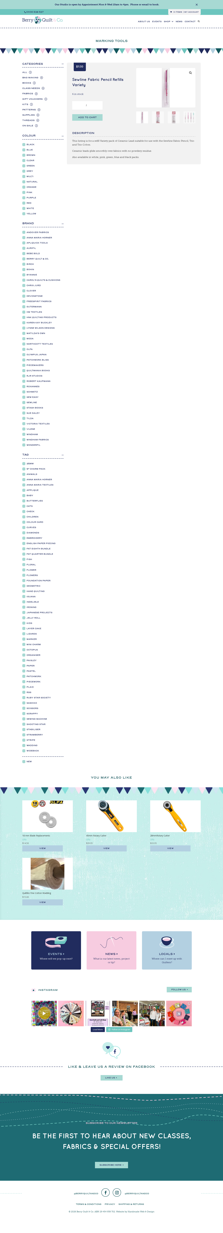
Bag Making (30, 77)
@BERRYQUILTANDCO (86, 1193)
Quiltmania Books (38, 370)
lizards (32, 634)
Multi (30, 176)
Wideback (33, 751)
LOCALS (166, 954)
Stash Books (35, 408)
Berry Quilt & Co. (38, 259)
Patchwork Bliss (38, 360)
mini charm (34, 644)
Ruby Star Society (39, 698)
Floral (31, 565)
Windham (32, 434)
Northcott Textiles (40, 344)
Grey (30, 171)
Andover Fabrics (38, 232)
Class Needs (31, 88)
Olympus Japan (36, 354)
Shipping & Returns (131, 1204)
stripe (31, 740)
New (29, 761)
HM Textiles (34, 312)
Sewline (32, 402)
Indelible (33, 602)
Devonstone (35, 296)
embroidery (34, 538)
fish (29, 559)
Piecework (34, 682)
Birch (30, 264)
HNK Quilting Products (41, 317)
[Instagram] (117, 1193)
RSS (29, 692)
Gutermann (34, 307)
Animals (32, 474)
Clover (31, 291)
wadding (32, 745)
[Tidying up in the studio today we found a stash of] (71, 1013)
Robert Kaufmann (38, 381)
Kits (25, 104)
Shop (167, 22)
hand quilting (36, 591)
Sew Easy (33, 397)
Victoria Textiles (38, 424)
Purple (31, 198)
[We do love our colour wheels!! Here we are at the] (179, 1013)
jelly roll (33, 618)
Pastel (31, 671)
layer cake (34, 628)
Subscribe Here (111, 1165)
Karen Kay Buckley (39, 323)
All (24, 72)
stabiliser (33, 729)
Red (29, 203)
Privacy (110, 1204)
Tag (25, 454)
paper (31, 666)
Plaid (30, 687)
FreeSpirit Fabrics (39, 301)
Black (30, 144)
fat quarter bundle (40, 554)
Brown (31, 155)
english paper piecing (41, 543)
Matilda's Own (36, 333)
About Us (144, 22)
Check (30, 511)
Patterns (29, 109)
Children (32, 517)
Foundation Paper (39, 580)
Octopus (32, 650)
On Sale (27, 125)
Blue (30, 150)
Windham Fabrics (38, 440)
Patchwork (34, 676)
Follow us (178, 989)
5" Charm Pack (36, 469)
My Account (191, 12)
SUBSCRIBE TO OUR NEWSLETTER (111, 1122)
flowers (32, 575)
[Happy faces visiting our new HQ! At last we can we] (152, 1013)
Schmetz (32, 392)
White (30, 208)
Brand (28, 223)
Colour (28, 135)
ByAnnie (32, 275)
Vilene (31, 429)
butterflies (35, 501)
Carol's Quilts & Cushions (43, 280)
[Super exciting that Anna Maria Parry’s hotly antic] (44, 1013)
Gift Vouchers (32, 99)
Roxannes (33, 386)
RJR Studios (34, 376)
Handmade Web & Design (141, 1211)
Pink (29, 192)
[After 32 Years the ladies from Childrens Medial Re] (98, 1013)
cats (30, 506)
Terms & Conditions (88, 1204)
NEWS (179, 22)
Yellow (31, 214)
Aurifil (31, 248)
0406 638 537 (35, 12)
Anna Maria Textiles (40, 485)
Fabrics (27, 93)
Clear (30, 160)
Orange (31, 187)
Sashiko (32, 703)
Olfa (30, 349)
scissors (32, 708)
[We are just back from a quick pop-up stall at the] (125, 1013)
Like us (110, 1077)
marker (32, 639)
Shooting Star (36, 724)
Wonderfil (33, 445)
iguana (31, 596)
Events (157, 22)
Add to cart (87, 117)
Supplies (28, 115)
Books (26, 83)
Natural (32, 182)
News (110, 954)
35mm (30, 463)
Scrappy (32, 713)
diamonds (33, 533)
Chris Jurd (34, 285)
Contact (190, 22)
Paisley (32, 660)
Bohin (30, 269)
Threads (28, 120)
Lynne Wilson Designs (41, 328)
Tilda (30, 418)
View (42, 848)
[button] (190, 73)
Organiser (33, 655)
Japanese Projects (39, 612)
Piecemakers (35, 365)
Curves (31, 527)
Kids (29, 623)
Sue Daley (33, 413)
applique (33, 490)
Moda (30, 338)
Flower (31, 570)
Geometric (33, 586)
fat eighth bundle (39, 549)
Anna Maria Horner (39, 238)
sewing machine (37, 719)
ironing (31, 607)
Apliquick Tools (37, 243)
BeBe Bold (33, 253)
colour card (35, 522)
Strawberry (35, 735)
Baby (30, 495)
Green (31, 166)
